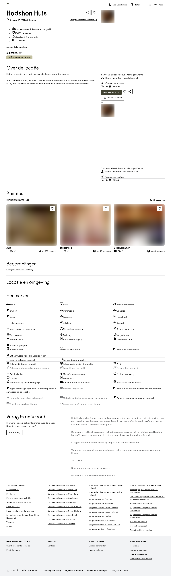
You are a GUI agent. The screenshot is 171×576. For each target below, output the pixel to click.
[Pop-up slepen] (102, 102)
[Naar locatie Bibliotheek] (85, 225)
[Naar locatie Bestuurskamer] (139, 225)
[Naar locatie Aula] (31, 225)
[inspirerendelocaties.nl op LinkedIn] (162, 570)
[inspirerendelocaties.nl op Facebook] (154, 570)
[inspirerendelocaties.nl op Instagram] (147, 570)
